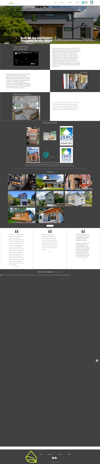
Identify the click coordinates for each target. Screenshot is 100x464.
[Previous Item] (15, 108)
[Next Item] (38, 108)
